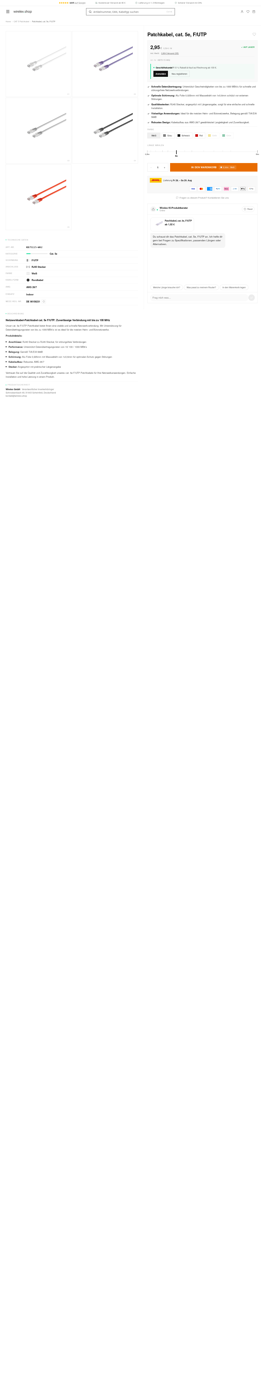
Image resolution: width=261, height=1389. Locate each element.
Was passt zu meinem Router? (201, 287)
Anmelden (161, 73)
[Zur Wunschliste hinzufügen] (254, 34)
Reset (249, 208)
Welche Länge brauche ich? (166, 287)
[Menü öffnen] (8, 11)
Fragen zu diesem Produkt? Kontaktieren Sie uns (204, 197)
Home (8, 21)
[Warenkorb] (253, 11)
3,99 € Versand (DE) (170, 53)
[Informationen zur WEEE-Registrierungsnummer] (44, 301)
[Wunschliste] (247, 11)
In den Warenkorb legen (234, 287)
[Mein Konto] (242, 11)
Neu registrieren (179, 73)
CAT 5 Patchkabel (21, 21)
